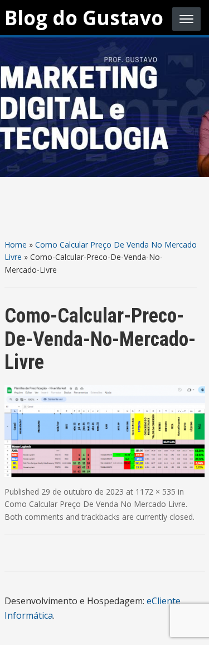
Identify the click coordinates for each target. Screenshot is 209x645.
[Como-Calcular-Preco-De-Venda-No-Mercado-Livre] (104, 430)
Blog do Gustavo (83, 17)
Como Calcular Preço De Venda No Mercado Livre (95, 504)
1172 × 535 (155, 491)
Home (15, 244)
